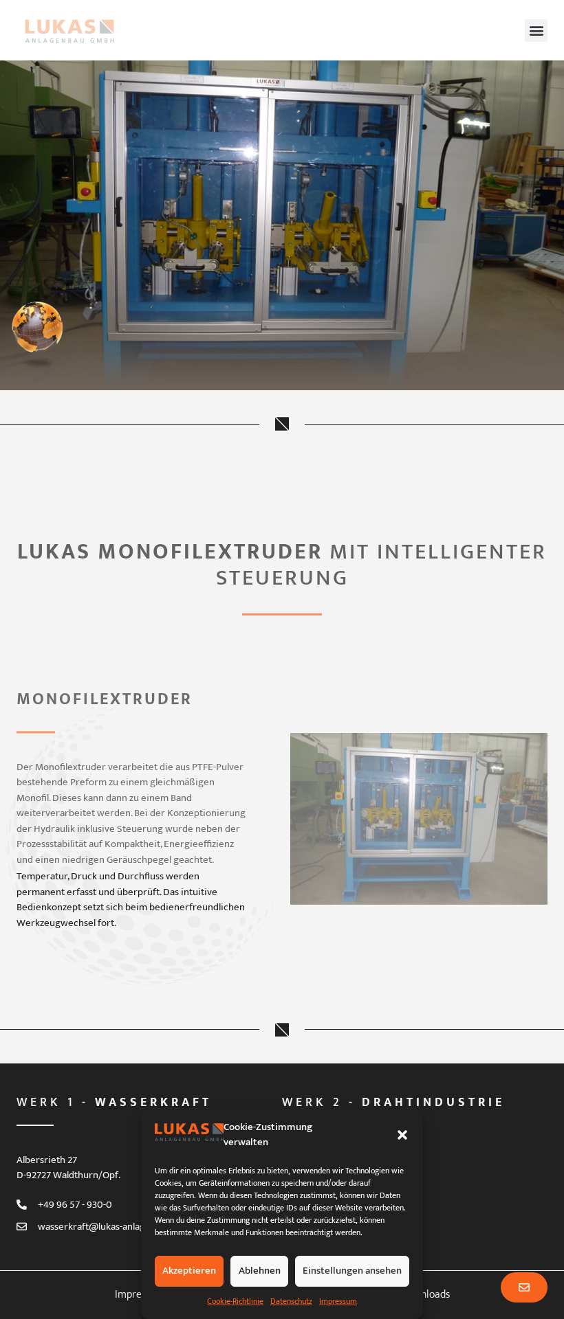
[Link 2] (39, 333)
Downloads (425, 1294)
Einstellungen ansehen (352, 1270)
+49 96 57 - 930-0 (75, 1204)
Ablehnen (260, 1270)
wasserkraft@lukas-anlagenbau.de (111, 1226)
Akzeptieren (189, 1270)
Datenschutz (291, 1301)
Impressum (338, 1301)
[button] (402, 1135)
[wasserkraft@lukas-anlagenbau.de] (22, 1226)
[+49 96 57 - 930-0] (22, 1204)
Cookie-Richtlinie (235, 1301)
